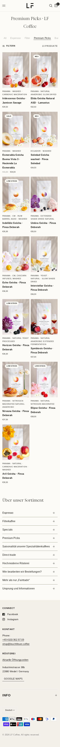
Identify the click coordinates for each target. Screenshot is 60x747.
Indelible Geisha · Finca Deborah (12, 225)
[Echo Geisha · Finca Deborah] (15, 254)
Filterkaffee (8, 521)
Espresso (15, 38)
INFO (6, 695)
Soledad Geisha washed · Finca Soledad (40, 159)
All (5, 38)
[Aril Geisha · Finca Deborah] (15, 442)
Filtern (10, 46)
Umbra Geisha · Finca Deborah (43, 225)
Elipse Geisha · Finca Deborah (43, 410)
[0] (55, 5)
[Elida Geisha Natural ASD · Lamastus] (44, 70)
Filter (27, 38)
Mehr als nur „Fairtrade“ (16, 580)
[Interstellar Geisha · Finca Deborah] (44, 254)
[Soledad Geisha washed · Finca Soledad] (44, 129)
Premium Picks (42, 38)
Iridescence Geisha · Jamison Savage (14, 100)
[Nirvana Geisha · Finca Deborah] (15, 379)
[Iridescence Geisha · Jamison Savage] (15, 70)
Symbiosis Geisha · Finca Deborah (42, 350)
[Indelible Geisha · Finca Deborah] (15, 194)
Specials (7, 529)
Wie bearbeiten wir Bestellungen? (22, 571)
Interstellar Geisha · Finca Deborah (42, 287)
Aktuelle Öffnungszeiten (15, 659)
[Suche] (50, 5)
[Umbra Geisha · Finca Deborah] (44, 194)
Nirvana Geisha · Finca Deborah (15, 413)
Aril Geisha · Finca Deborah (13, 475)
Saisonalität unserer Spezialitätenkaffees (26, 546)
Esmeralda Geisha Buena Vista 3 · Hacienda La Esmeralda (13, 161)
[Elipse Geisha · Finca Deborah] (44, 379)
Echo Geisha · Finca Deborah (14, 284)
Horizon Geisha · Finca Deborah (15, 347)
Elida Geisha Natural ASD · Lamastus (43, 100)
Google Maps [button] (13, 678)
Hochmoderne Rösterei (15, 563)
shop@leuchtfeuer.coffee (16, 644)
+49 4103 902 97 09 (13, 639)
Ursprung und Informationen (18, 588)
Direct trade (9, 555)
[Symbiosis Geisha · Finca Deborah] (44, 317)
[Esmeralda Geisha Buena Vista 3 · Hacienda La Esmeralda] (15, 129)
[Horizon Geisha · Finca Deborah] (15, 317)
